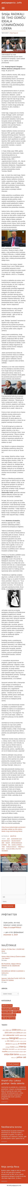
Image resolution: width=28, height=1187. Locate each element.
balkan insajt (6, 840)
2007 (8, 838)
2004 (7, 1030)
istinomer (5, 1049)
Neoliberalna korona (11, 1127)
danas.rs (9, 1044)
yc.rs (15, 1057)
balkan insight (16, 840)
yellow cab (21, 1057)
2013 (7, 1033)
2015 (14, 1033)
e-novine (22, 1043)
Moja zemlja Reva (10, 1166)
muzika (4, 1051)
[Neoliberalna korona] (14, 1123)
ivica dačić (11, 1049)
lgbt (19, 1049)
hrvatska (16, 1047)
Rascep (8, 842)
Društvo (13, 836)
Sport (15, 1012)
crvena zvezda (22, 1041)
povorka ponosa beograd (13, 1051)
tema (3, 846)
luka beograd (23, 1049)
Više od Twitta (7, 1018)
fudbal (12, 1047)
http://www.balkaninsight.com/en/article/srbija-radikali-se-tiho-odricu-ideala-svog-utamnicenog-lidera (13, 829)
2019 (24, 1032)
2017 (21, 1033)
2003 (4, 1030)
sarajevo (21, 1051)
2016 (18, 1033)
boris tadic (16, 1041)
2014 (11, 1033)
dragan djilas (15, 1044)
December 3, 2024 (11, 935)
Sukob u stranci (16, 844)
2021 (4, 1035)
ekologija (8, 1047)
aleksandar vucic (16, 838)
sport (24, 1051)
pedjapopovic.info (12, 2)
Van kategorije (7, 1015)
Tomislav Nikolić (11, 846)
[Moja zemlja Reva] (14, 1163)
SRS (9, 844)
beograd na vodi (22, 1038)
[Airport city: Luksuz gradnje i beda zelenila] (14, 1077)
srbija (6, 1054)
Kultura (5, 1012)
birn (3, 842)
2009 (14, 1030)
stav (11, 1054)
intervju (22, 1046)
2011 (22, 1030)
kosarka (16, 1049)
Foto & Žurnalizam (9, 1008)
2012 (25, 1030)
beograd (13, 1038)
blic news (10, 1041)
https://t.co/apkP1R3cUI (12, 927)
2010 (19, 1030)
